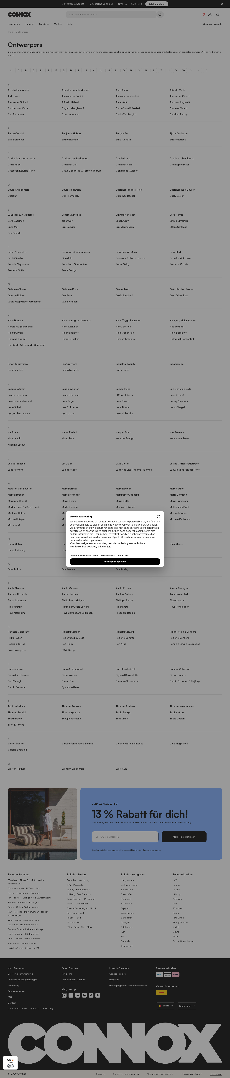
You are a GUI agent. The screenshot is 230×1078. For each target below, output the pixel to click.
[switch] (10, 1066)
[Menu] (16, 1058)
